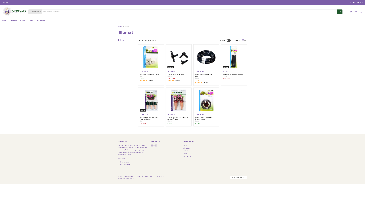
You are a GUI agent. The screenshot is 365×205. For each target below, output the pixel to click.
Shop (4, 20)
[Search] (339, 11)
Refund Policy (149, 176)
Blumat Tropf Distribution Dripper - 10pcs (203, 118)
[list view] (245, 40)
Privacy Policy (139, 176)
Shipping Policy (128, 176)
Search (120, 176)
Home (120, 26)
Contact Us (41, 20)
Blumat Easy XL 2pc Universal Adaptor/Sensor (177, 118)
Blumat (142, 76)
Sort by (140, 40)
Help (31, 20)
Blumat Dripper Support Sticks (233, 74)
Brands (22, 20)
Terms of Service (159, 176)
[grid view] (242, 40)
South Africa (355, 2)
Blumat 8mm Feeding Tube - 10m (204, 75)
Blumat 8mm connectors (175, 74)
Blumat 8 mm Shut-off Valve (149, 74)
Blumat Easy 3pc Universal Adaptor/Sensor (149, 118)
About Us (13, 20)
